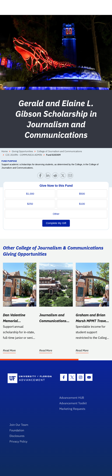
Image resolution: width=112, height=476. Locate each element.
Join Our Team (18, 425)
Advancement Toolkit (73, 403)
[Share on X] (63, 176)
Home (4, 151)
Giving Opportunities (22, 151)
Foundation (16, 430)
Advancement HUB (71, 398)
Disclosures (16, 436)
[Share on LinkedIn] (48, 176)
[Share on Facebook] (41, 176)
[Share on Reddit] (56, 176)
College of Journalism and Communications (59, 151)
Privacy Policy (18, 441)
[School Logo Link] (30, 378)
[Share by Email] (71, 176)
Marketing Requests (72, 409)
